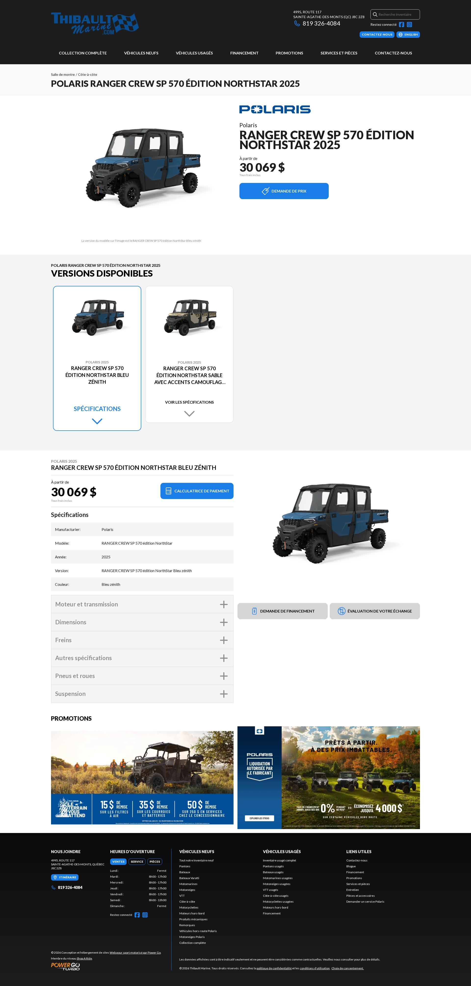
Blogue (351, 866)
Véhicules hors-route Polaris (198, 931)
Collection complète (83, 53)
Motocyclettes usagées (278, 901)
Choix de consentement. (347, 968)
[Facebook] (402, 24)
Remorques (187, 925)
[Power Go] (106, 966)
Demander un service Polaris (365, 901)
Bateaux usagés (273, 872)
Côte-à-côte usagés (275, 895)
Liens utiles (358, 851)
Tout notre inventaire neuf (196, 860)
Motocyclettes (188, 907)
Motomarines (188, 884)
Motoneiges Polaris (192, 937)
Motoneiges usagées (276, 884)
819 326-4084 (321, 23)
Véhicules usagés (194, 53)
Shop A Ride (84, 958)
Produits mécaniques (193, 919)
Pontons (184, 866)
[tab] (118, 861)
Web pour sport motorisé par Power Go (135, 952)
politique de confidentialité (274, 968)
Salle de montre (63, 74)
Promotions (289, 53)
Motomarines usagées (278, 878)
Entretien (352, 890)
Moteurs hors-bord (192, 913)
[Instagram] (409, 24)
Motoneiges (187, 890)
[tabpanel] (138, 888)
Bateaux (184, 872)
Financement (244, 53)
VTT (182, 895)
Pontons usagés (273, 866)
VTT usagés (270, 890)
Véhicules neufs (141, 53)
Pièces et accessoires (360, 895)
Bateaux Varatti (189, 878)
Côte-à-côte (87, 74)
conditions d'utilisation (315, 968)
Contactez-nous (393, 53)
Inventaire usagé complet (279, 860)
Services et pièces (339, 53)
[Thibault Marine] (95, 23)
